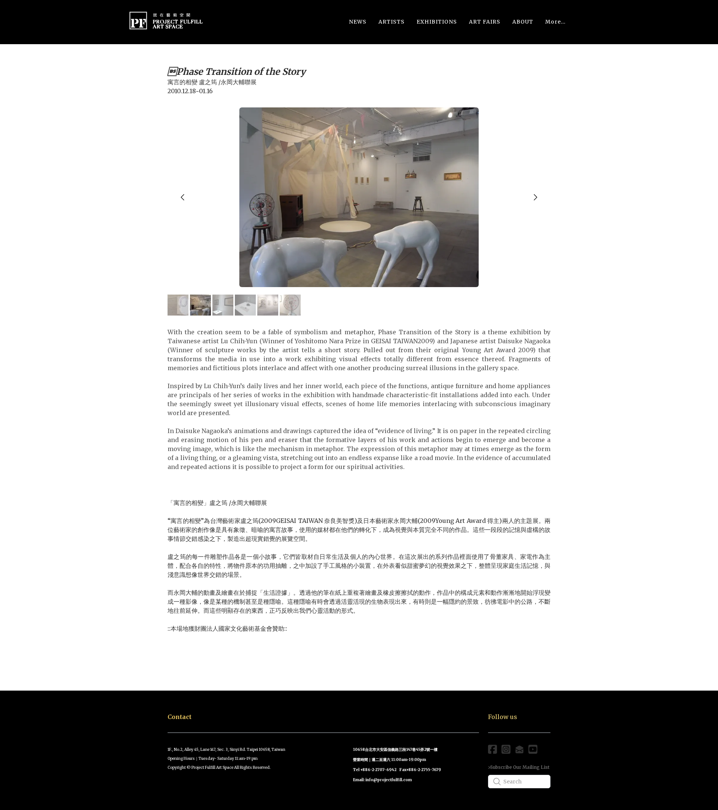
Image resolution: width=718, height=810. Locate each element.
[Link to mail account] (519, 749)
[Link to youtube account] (532, 749)
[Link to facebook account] (492, 749)
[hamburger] (212, 18)
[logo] (166, 22)
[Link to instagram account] (505, 749)
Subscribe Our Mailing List (519, 767)
